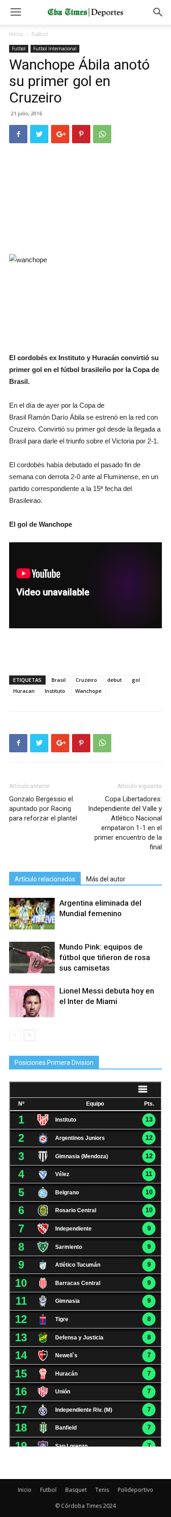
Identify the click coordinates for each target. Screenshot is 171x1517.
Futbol (39, 34)
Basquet (76, 1490)
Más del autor (105, 879)
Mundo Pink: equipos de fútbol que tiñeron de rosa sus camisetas (104, 957)
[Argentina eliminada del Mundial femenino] (32, 913)
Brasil (59, 679)
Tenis (102, 1490)
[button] (158, 12)
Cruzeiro (86, 679)
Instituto (55, 690)
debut (114, 679)
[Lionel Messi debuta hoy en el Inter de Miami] (32, 1001)
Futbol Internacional (55, 48)
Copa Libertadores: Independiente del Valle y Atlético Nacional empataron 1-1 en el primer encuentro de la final (125, 823)
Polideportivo (135, 1490)
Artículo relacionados (45, 879)
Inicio (16, 34)
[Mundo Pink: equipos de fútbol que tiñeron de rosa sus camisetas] (32, 957)
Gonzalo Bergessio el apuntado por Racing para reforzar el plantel (43, 808)
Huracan (24, 690)
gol (136, 679)
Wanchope (88, 690)
